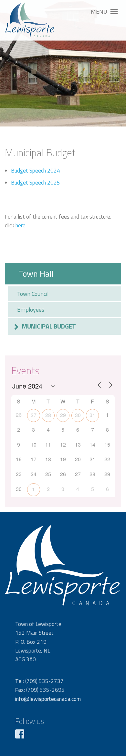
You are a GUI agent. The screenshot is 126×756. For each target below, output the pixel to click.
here (21, 225)
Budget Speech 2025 (35, 182)
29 (63, 415)
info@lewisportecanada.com (48, 699)
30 (78, 415)
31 (92, 415)
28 (48, 415)
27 (34, 415)
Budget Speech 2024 (35, 170)
